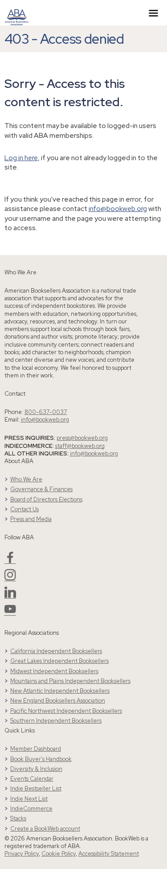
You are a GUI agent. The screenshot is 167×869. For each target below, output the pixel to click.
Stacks (18, 818)
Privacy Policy (21, 853)
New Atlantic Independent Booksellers (60, 691)
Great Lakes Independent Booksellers (59, 661)
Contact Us (24, 509)
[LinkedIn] (10, 596)
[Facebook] (10, 561)
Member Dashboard (35, 749)
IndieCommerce (31, 808)
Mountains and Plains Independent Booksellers (70, 681)
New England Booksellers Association (57, 700)
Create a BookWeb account (45, 828)
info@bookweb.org (118, 208)
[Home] (16, 12)
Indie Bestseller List (35, 788)
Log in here (21, 157)
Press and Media (31, 519)
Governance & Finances (41, 489)
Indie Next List (29, 799)
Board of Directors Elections (46, 499)
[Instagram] (10, 578)
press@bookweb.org (82, 438)
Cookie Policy (58, 853)
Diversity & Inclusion (36, 769)
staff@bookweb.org (80, 446)
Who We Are (26, 479)
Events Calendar (31, 778)
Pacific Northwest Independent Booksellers (66, 711)
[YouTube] (10, 613)
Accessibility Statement (108, 853)
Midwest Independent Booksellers (54, 671)
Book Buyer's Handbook (41, 759)
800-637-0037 (45, 412)
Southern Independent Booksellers (56, 720)
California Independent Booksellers (56, 651)
